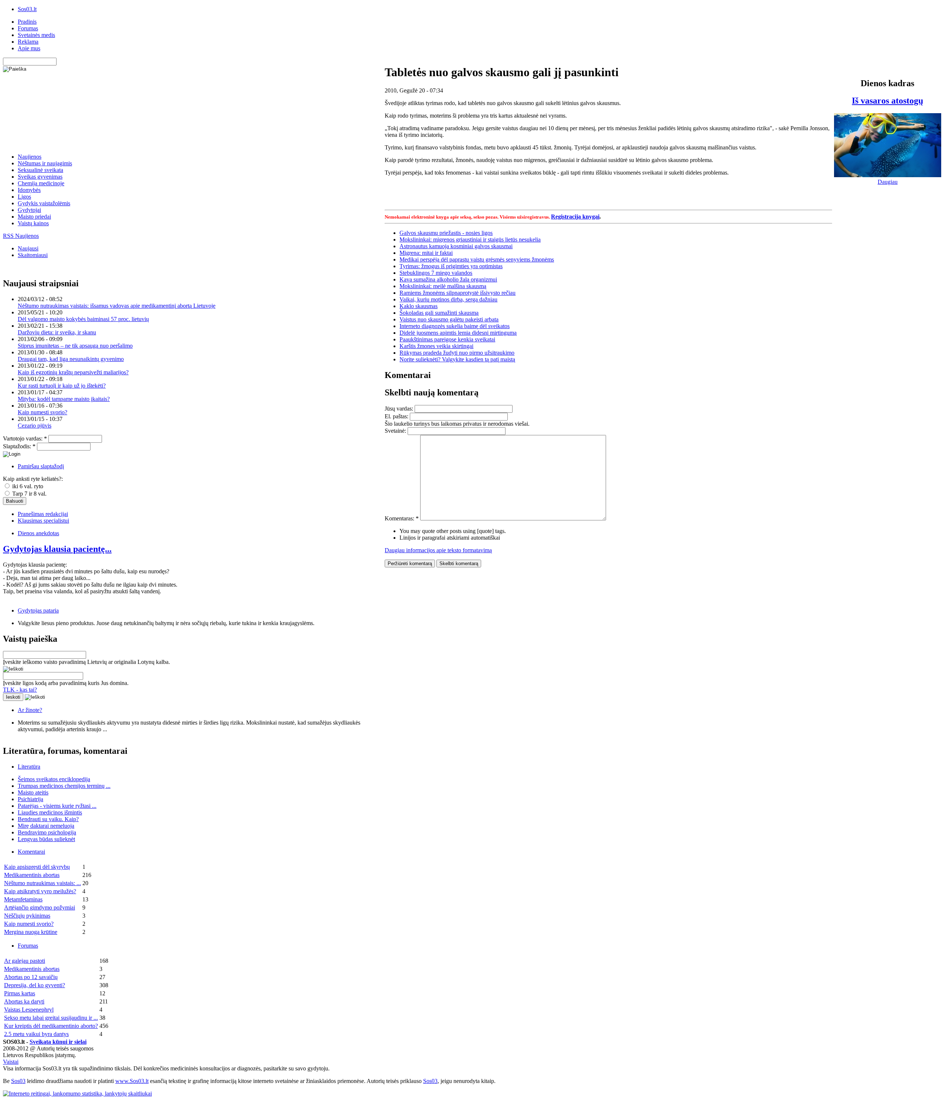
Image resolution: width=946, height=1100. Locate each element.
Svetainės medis (36, 35)
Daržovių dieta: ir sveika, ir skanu (57, 332)
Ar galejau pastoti (24, 961)
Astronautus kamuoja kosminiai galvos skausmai (456, 246)
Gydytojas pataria (38, 610)
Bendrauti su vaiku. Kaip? (48, 819)
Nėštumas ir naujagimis (45, 163)
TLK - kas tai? (20, 689)
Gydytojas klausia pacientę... (57, 549)
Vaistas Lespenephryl (29, 1009)
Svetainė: (396, 431)
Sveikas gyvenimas (40, 176)
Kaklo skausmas (418, 306)
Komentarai (31, 851)
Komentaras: (402, 518)
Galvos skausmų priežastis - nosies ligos (446, 233)
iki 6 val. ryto (27, 486)
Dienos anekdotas (38, 533)
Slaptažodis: (19, 446)
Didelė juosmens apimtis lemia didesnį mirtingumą (458, 333)
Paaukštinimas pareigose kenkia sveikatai (447, 339)
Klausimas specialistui (43, 520)
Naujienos (29, 156)
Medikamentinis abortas (31, 875)
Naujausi (28, 248)
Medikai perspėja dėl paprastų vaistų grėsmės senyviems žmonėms (476, 259)
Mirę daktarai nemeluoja (46, 826)
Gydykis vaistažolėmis (44, 203)
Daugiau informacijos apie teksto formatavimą (438, 550)
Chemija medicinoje (41, 183)
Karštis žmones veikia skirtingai (436, 346)
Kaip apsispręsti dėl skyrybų (37, 867)
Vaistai (10, 1062)
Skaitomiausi (33, 255)
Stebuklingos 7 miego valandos (435, 273)
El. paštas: (397, 416)
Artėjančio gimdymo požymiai (39, 907)
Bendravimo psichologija (47, 832)
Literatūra (29, 766)
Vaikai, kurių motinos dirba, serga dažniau (448, 299)
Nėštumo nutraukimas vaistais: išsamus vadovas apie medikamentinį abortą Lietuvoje (116, 306)
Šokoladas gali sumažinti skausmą (439, 313)
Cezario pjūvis (34, 425)
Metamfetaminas (23, 899)
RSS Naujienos (21, 236)
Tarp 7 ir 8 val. (29, 493)
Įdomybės (29, 190)
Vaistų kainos (33, 223)
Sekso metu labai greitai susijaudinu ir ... (51, 1018)
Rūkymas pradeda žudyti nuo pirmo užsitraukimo (456, 353)
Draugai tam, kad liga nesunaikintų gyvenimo (71, 359)
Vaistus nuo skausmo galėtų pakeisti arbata (448, 319)
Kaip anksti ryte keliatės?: (33, 479)
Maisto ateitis (33, 792)
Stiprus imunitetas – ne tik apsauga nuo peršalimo (75, 346)
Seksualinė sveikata (40, 170)
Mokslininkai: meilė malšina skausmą (442, 286)
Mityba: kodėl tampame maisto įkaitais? (64, 399)
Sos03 (18, 1081)
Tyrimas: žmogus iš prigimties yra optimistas (451, 266)
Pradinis (27, 21)
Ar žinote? (30, 710)
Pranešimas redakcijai (43, 514)
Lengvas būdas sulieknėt (46, 839)
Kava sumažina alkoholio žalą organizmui (448, 279)
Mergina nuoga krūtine (30, 932)
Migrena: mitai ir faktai (426, 253)
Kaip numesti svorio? (42, 412)
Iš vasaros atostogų (887, 100)
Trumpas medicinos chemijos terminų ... (64, 786)
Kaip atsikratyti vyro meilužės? (40, 891)
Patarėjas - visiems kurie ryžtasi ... (57, 806)
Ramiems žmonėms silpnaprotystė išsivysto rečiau (457, 293)
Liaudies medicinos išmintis (50, 812)
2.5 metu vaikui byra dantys (36, 1034)
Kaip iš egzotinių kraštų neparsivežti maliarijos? (73, 372)
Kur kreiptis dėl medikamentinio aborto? (51, 1026)
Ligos (24, 196)
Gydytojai (29, 210)
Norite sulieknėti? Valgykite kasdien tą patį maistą (457, 359)
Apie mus (29, 48)
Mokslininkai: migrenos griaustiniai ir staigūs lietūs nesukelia (470, 239)
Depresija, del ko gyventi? (34, 985)
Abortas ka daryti (24, 1001)
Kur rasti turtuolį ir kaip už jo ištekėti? (62, 385)
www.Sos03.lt (132, 1081)
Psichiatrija (30, 799)
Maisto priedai (34, 216)
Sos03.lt (27, 9)
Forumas (28, 28)
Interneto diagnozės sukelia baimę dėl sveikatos (454, 326)
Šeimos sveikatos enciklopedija (54, 779)
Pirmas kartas (19, 993)
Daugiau (888, 182)
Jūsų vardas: (400, 408)
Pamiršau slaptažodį (41, 466)
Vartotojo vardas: (25, 438)
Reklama (28, 41)
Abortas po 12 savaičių (31, 977)
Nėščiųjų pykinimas (27, 915)
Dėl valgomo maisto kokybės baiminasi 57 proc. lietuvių (83, 319)
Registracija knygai (575, 216)
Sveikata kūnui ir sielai (58, 1042)
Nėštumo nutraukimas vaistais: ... (42, 883)
